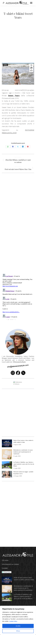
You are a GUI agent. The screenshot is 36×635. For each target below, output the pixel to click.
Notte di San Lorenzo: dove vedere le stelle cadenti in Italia (23, 441)
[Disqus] (18, 245)
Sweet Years (14, 95)
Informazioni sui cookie (10, 564)
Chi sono (5, 560)
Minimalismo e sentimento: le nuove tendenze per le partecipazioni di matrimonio (23, 451)
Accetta (18, 626)
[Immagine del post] (7, 443)
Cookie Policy (13, 621)
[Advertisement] (18, 43)
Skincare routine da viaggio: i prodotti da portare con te (23, 472)
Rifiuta (18, 631)
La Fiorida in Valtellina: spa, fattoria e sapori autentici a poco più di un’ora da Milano (23, 464)
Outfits (5, 65)
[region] (18, 620)
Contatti (5, 568)
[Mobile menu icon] (31, 3)
